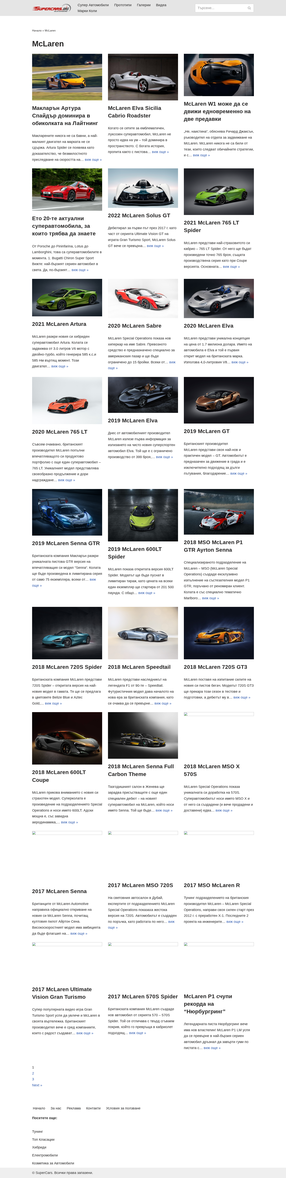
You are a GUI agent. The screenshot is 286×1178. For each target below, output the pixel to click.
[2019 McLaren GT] (219, 400)
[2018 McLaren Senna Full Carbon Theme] (143, 735)
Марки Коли (87, 11)
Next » (37, 1085)
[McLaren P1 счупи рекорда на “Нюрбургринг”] (219, 965)
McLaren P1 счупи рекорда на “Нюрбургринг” (208, 1003)
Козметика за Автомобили (53, 1163)
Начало (37, 30)
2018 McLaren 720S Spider (67, 667)
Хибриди (39, 1147)
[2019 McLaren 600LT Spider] (143, 515)
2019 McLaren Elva (133, 421)
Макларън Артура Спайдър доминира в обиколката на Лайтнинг (65, 115)
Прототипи (123, 5)
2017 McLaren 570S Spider (143, 997)
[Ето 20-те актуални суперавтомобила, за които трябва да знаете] (67, 189)
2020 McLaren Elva (208, 326)
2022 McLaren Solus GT (139, 215)
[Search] (249, 8)
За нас (56, 1108)
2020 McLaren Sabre (134, 326)
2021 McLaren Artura (59, 324)
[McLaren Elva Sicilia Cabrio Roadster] (143, 77)
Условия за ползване (123, 1108)
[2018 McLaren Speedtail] (143, 633)
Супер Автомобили (93, 5)
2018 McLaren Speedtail (139, 667)
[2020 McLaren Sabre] (143, 298)
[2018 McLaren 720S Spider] (67, 633)
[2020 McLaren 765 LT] (67, 400)
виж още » (93, 160)
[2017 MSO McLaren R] (219, 854)
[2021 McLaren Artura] (67, 298)
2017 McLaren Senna (59, 891)
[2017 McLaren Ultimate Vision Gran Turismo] (67, 961)
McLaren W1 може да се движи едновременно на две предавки (217, 111)
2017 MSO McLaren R (212, 885)
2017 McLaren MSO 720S (140, 885)
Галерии (144, 5)
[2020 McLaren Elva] (219, 298)
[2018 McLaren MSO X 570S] (219, 735)
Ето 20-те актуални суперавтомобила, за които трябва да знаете (64, 226)
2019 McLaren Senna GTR (66, 543)
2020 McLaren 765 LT (59, 432)
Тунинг (37, 1132)
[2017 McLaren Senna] (67, 857)
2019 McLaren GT (207, 431)
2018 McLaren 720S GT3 (215, 667)
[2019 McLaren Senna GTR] (67, 512)
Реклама (74, 1108)
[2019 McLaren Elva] (143, 395)
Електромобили (45, 1155)
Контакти (93, 1108)
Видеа (161, 5)
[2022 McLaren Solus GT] (143, 188)
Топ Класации (43, 1139)
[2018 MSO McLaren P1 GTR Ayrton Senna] (219, 512)
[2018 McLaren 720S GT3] (219, 633)
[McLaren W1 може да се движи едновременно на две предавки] (219, 75)
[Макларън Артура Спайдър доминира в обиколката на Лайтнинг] (67, 77)
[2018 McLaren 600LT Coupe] (67, 738)
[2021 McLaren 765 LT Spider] (219, 191)
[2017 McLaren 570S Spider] (143, 965)
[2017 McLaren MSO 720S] (143, 854)
